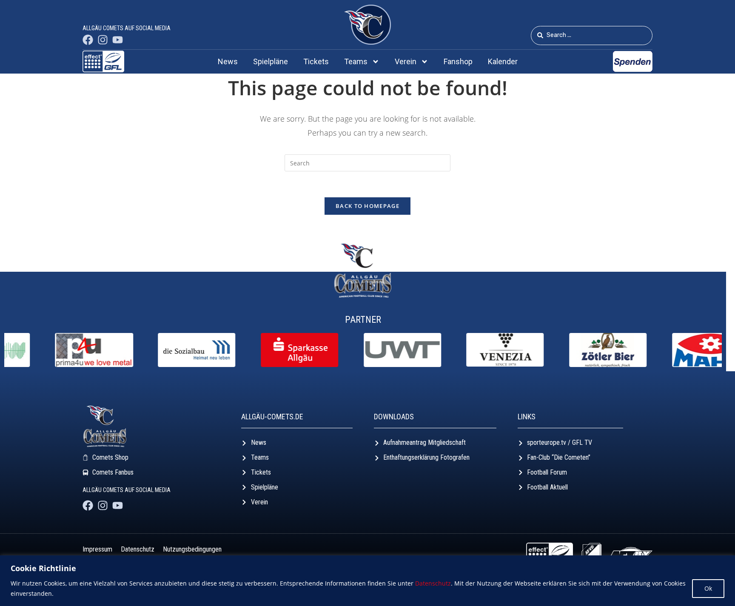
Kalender (503, 61)
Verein (405, 61)
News (228, 61)
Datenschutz (433, 583)
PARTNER (363, 319)
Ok (708, 588)
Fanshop (458, 61)
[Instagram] (102, 39)
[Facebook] (88, 39)
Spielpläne (270, 61)
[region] (367, 580)
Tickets (316, 61)
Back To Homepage (367, 206)
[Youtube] (117, 39)
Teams (356, 61)
